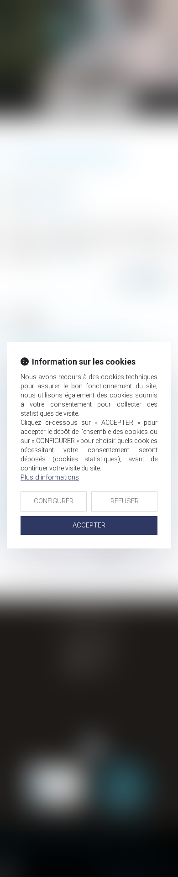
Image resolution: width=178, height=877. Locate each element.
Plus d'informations (50, 477)
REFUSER (124, 501)
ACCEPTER (89, 525)
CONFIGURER (53, 501)
